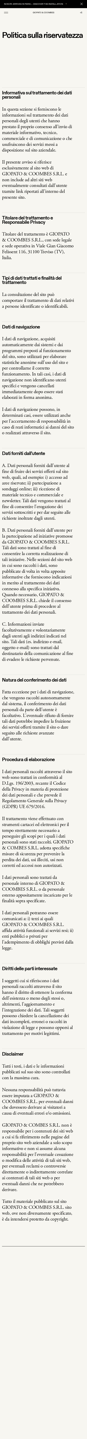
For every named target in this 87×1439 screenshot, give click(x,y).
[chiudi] (81, 4)
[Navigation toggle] (6, 12)
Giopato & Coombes (43, 13)
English (30, 1419)
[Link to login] (81, 12)
